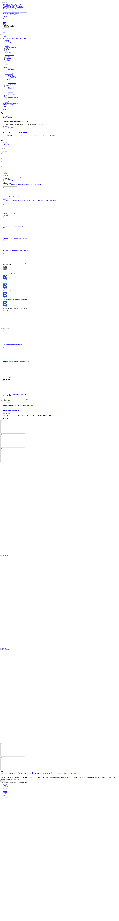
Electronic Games (11, 94)
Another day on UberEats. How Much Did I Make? (13, 9)
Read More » (5, 126)
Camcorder (7, 67)
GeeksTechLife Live (8, 104)
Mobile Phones (11, 88)
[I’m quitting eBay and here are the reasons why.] (10, 195)
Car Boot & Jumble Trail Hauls (11, 97)
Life (4, 99)
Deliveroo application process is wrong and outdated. (13, 6)
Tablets (6, 90)
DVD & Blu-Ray (8, 79)
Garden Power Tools (12, 83)
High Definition (11, 69)
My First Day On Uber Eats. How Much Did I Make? (13, 11)
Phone (6, 86)
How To (7, 50)
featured (20, 773)
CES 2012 (10, 773)
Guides (6, 98)
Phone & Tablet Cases (9, 55)
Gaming (7, 46)
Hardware (7, 49)
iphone (46, 773)
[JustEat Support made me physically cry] (10, 224)
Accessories (10, 68)
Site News (7, 57)
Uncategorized (8, 61)
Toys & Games (8, 93)
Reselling (5, 96)
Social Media (8, 58)
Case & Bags (10, 73)
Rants (6, 102)
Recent (4, 172)
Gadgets (7, 44)
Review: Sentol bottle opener (10, 180)
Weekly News (72, 773)
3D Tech (7, 41)
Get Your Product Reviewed (11, 103)
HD (38, 773)
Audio (6, 64)
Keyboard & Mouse (12, 76)
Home (1, 109)
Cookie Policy (36, 782)
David (4, 297)
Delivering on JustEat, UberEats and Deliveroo (12, 4)
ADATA (2, 773)
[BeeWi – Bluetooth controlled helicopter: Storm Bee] (5, 175)
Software (7, 59)
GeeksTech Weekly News (10, 47)
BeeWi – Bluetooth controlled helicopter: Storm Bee (15, 177)
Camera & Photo (8, 70)
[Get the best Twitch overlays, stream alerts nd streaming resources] (13, 38)
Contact (4, 785)
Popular (4, 171)
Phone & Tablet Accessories (10, 53)
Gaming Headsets (11, 65)
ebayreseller (16, 773)
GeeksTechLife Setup (7, 786)
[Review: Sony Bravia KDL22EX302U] (6, 116)
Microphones (10, 66)
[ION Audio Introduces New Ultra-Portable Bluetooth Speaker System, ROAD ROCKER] (7, 183)
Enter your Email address (5, 779)
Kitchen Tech (8, 51)
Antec (5, 773)
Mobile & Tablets (8, 52)
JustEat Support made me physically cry (11, 5)
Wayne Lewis (5, 117)
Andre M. (5, 288)
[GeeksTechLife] (3, 34)
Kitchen (7, 85)
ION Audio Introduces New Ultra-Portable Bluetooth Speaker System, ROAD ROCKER (23, 184)
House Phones (11, 87)
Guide (6, 48)
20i (26, 782)
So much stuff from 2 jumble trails (9, 14)
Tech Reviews (6, 62)
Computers (7, 43)
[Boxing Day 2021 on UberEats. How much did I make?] (10, 249)
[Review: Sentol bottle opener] (7, 179)
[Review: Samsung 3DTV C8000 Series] (8, 127)
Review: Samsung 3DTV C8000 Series (16, 133)
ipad (44, 773)
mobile (50, 773)
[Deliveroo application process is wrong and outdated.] (10, 237)
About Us (5, 784)
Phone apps (7, 56)
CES (7, 773)
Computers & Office (9, 74)
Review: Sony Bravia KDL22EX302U (15, 122)
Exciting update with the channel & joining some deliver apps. (15, 12)
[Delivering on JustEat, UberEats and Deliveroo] (10, 212)
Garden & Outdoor (9, 81)
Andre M (5, 279)
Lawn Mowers (13, 84)
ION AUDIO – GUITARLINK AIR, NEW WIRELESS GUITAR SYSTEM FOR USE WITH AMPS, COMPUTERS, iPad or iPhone (29, 200)
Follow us (2, 775)
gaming (28, 773)
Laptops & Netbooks (12, 77)
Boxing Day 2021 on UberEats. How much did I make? (14, 7)
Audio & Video (8, 42)
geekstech (33, 773)
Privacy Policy (30, 782)
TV (6, 95)
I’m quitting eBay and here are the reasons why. (12, 8)
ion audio (41, 773)
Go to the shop (6, 27)
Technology (7, 60)
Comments (5, 173)
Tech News (6, 40)
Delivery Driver (8, 101)
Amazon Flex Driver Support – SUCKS (11, 13)
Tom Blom (5, 306)
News (54, 773)
